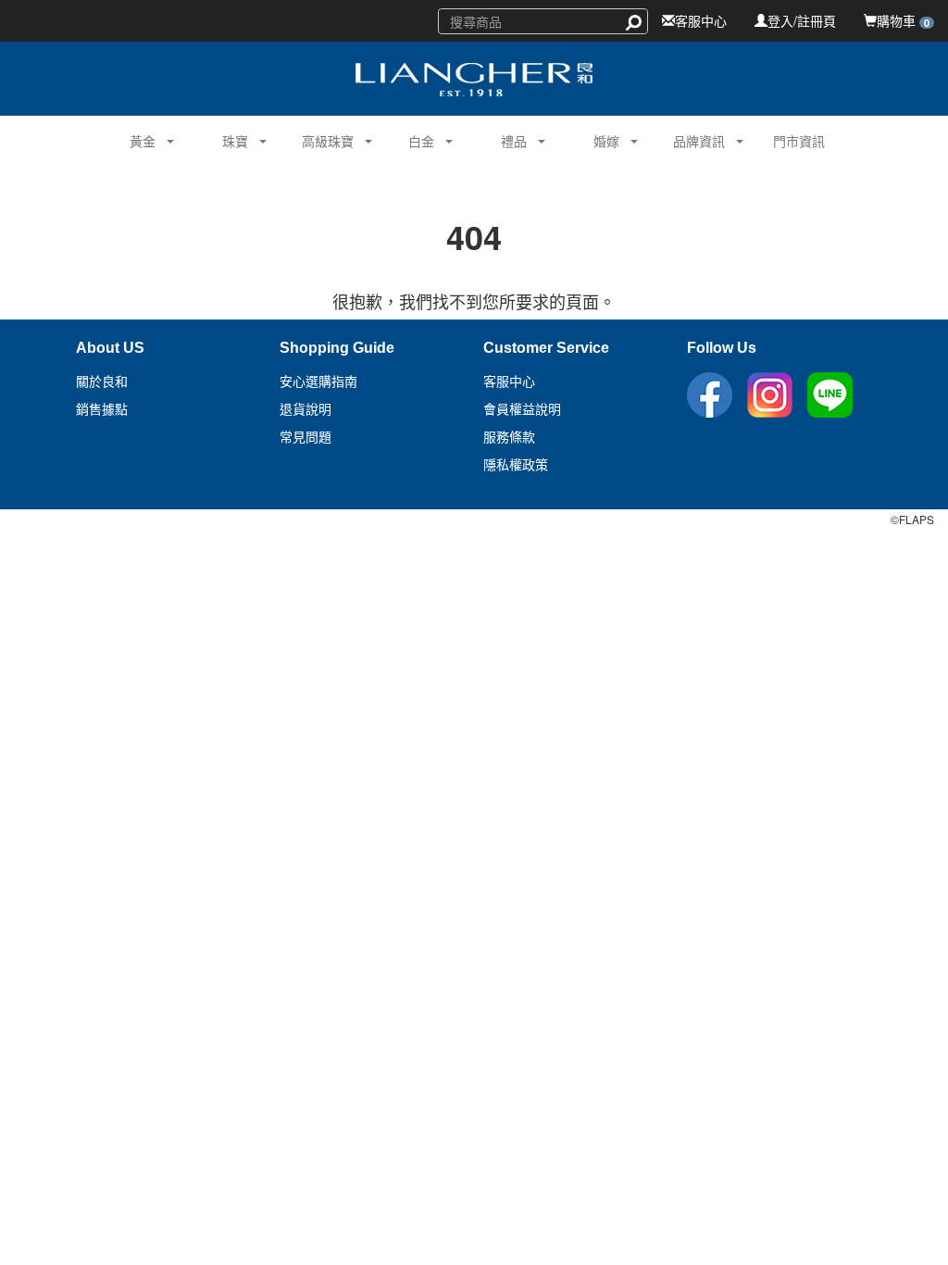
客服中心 (701, 20)
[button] (136, 139)
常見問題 (305, 437)
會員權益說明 (522, 409)
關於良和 (102, 381)
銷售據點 (102, 409)
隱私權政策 (515, 464)
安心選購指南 (318, 381)
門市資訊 (799, 141)
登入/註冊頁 (801, 20)
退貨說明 (305, 409)
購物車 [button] (903, 20)
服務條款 (509, 437)
